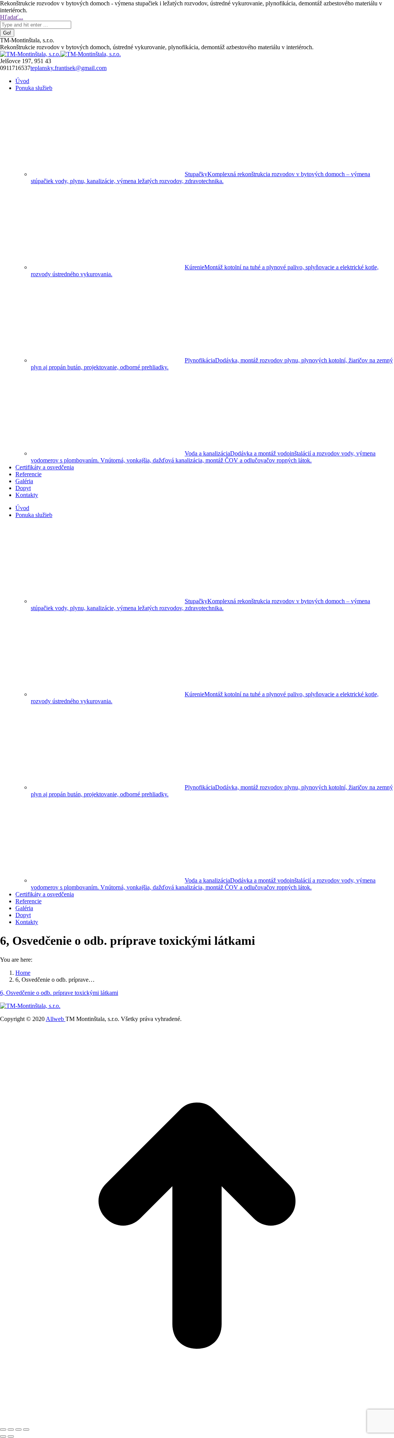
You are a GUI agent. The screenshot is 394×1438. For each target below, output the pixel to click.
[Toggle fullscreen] (18, 1429)
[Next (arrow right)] (11, 1436)
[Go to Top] (197, 1420)
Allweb (55, 1019)
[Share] (11, 1429)
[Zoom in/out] (26, 1429)
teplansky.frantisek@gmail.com (68, 68)
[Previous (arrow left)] (3, 1436)
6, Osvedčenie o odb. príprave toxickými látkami (59, 992)
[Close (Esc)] (3, 1429)
